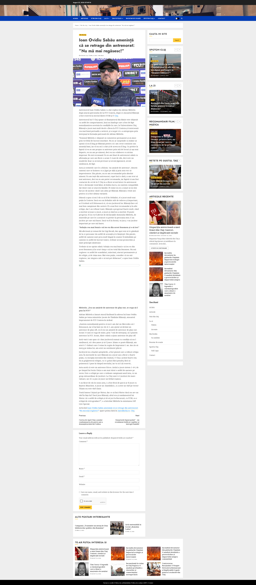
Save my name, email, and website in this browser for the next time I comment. (107, 493)
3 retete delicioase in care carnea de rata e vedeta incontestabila (164, 181)
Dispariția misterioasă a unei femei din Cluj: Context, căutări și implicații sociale (164, 230)
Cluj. (116, 116)
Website (82, 484)
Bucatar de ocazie (133, 18)
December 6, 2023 (167, 150)
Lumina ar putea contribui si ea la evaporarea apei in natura (165, 106)
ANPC (145, 583)
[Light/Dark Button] (178, 19)
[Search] (181, 18)
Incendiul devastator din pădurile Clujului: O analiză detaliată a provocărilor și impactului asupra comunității (172, 275)
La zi (106, 18)
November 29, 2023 (167, 186)
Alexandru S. (156, 75)
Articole (84, 18)
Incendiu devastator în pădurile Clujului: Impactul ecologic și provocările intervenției (171, 258)
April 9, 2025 (93, 55)
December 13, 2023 (167, 75)
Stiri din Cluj (84, 55)
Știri (152, 222)
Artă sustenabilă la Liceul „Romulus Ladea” (133, 526)
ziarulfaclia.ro (124, 410)
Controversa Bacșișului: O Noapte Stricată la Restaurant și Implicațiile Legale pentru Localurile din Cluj (171, 569)
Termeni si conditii (108, 583)
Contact (161, 18)
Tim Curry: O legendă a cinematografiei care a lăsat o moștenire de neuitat (171, 289)
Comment (83, 441)
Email (82, 476)
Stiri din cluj (96, 18)
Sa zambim (155, 338)
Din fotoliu (117, 18)
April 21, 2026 (80, 530)
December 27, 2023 (167, 111)
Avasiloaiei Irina (155, 235)
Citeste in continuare (159, 248)
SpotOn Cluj (148, 18)
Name (82, 469)
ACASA (75, 18)
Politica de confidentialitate (122, 583)
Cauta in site (158, 34)
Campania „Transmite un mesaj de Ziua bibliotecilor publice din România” (91, 527)
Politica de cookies (137, 583)
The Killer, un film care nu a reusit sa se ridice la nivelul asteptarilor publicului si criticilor (165, 143)
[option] (165, 66)
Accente (154, 329)
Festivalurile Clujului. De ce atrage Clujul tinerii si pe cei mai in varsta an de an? (164, 68)
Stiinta (153, 100)
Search (177, 40)
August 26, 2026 (167, 235)
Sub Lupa (154, 350)
